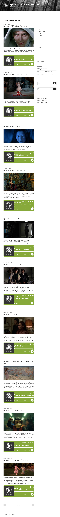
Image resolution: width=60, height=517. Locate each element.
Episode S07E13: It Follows (42, 65)
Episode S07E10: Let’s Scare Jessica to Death (46, 74)
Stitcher (40, 35)
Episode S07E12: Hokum (42, 68)
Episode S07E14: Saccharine (42, 61)
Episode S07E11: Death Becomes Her (44, 71)
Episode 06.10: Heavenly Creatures (15, 460)
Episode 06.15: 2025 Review (13, 219)
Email (40, 47)
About (9, 12)
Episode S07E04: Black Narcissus (15, 26)
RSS (39, 27)
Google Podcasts (42, 31)
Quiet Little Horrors (25, 4)
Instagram (41, 45)
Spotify (40, 33)
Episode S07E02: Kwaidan (12, 127)
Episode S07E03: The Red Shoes (15, 74)
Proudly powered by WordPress (9, 514)
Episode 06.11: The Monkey (13, 410)
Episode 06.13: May (10, 314)
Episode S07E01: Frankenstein (14, 170)
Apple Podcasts (42, 29)
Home (5, 12)
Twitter (40, 43)
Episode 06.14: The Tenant (12, 264)
